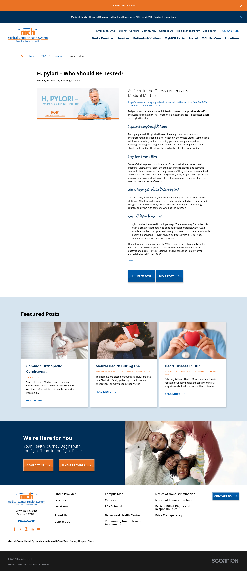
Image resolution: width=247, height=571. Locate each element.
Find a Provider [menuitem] (102, 38)
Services (60, 500)
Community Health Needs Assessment (123, 523)
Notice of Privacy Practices (173, 500)
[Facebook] (14, 529)
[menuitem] (11, 564)
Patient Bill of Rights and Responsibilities (172, 508)
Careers (134, 30)
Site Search (210, 30)
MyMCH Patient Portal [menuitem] (181, 38)
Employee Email (106, 30)
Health (131, 261)
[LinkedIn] (32, 529)
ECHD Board (113, 506)
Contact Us (166, 30)
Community (149, 30)
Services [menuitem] (123, 38)
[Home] (28, 35)
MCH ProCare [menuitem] (211, 38)
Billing (123, 30)
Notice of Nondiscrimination (175, 494)
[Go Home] (22, 56)
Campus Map (114, 494)
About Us (61, 515)
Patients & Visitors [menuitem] (147, 38)
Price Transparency (188, 30)
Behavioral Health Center (122, 515)
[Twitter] (20, 529)
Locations (61, 506)
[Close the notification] (241, 6)
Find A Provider (65, 494)
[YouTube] (38, 529)
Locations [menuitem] (232, 38)
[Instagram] (26, 529)
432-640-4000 (230, 30)
